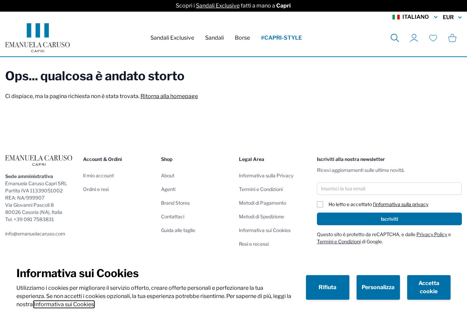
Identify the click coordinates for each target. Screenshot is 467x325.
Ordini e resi (96, 189)
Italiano (415, 17)
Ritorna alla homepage (169, 96)
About (167, 175)
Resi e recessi (254, 244)
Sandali (214, 38)
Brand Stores (175, 203)
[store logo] (37, 37)
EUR (448, 17)
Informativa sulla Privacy (266, 175)
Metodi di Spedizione (261, 216)
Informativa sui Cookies (64, 304)
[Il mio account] (414, 38)
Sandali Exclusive (218, 5)
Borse (242, 38)
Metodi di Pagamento (262, 203)
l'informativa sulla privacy (400, 204)
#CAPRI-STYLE (281, 38)
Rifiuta (327, 287)
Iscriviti (389, 219)
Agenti (168, 189)
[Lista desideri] (433, 38)
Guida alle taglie (178, 230)
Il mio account (98, 175)
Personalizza (378, 287)
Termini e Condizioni (261, 189)
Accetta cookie (428, 287)
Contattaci (172, 216)
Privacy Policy (431, 234)
